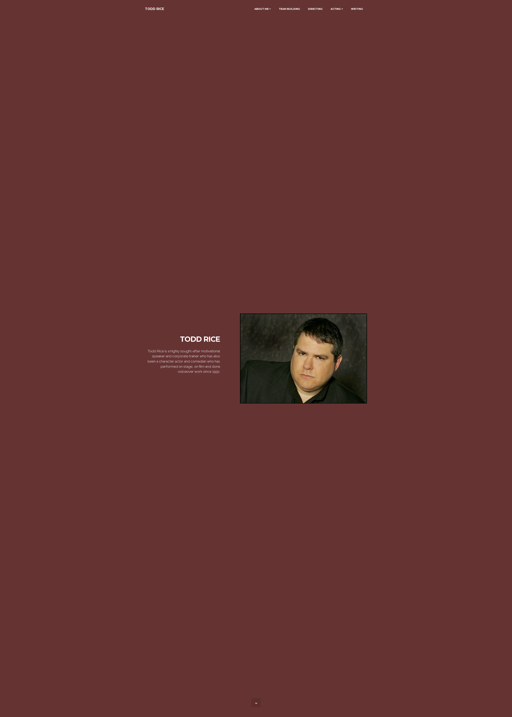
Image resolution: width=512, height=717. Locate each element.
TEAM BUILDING (289, 8)
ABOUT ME (261, 8)
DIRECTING (315, 8)
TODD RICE (154, 9)
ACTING (336, 8)
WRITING (357, 8)
